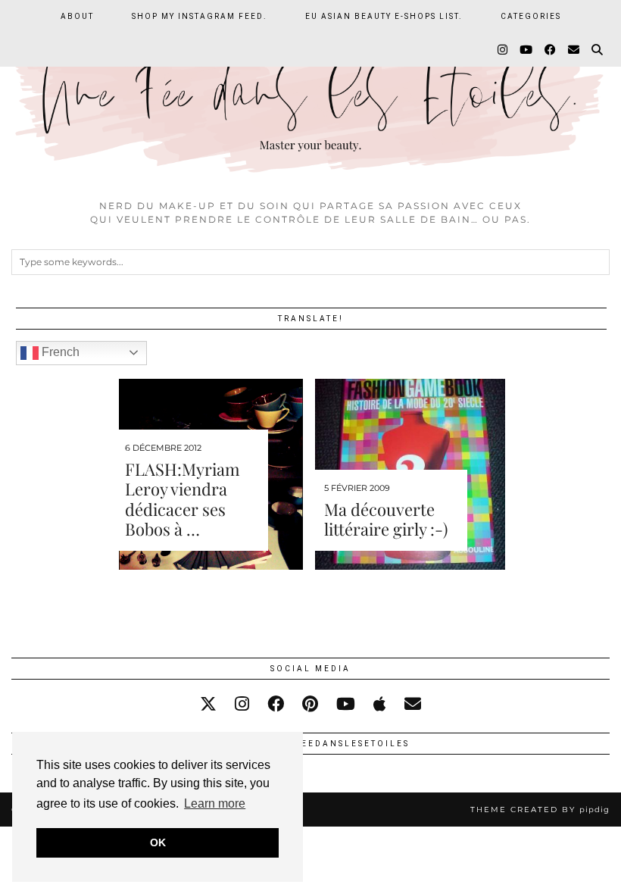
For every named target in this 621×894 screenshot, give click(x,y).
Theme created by (540, 809)
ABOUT (77, 16)
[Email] (574, 50)
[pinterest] (310, 704)
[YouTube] (527, 50)
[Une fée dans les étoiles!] (310, 96)
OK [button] (158, 842)
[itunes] (379, 704)
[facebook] (275, 704)
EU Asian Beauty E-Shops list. (384, 16)
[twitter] (208, 704)
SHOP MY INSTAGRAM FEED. (199, 16)
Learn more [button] (214, 803)
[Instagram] (503, 50)
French (59, 351)
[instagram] (242, 704)
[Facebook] (551, 50)
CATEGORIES (531, 16)
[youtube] (345, 704)
